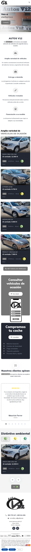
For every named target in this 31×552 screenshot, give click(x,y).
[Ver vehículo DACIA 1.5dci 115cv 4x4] (15, 151)
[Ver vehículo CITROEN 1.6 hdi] (15, 184)
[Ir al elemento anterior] (12, 480)
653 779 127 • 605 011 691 (16, 515)
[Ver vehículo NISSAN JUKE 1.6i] (15, 217)
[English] (27, 545)
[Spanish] (29, 545)
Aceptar (4, 549)
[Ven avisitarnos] (15, 18)
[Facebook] (13, 528)
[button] (6, 424)
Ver (14, 486)
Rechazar (12, 549)
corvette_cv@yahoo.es (16, 518)
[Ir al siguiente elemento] (18, 480)
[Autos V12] (4, 2)
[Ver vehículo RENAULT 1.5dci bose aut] (15, 249)
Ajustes (19, 549)
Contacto (6, 22)
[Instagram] (17, 528)
